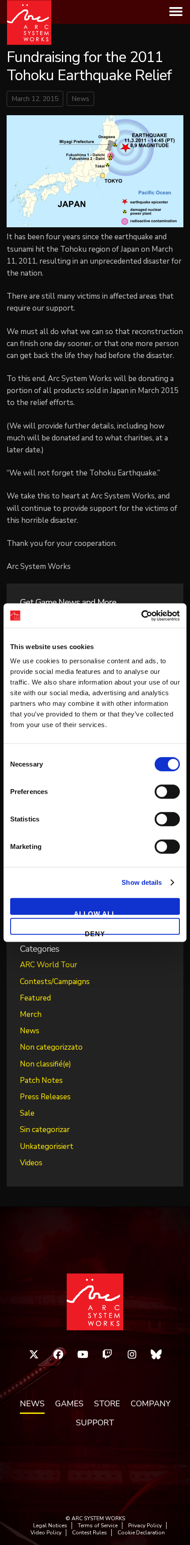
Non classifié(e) (45, 1064)
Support (95, 1423)
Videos (31, 1163)
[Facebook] (58, 1354)
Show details (142, 882)
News (80, 98)
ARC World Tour (48, 965)
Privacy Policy (145, 1525)
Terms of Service (98, 1525)
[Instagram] (132, 1354)
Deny (95, 932)
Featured (35, 998)
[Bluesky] (156, 1354)
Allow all (95, 912)
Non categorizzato (51, 1047)
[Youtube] (83, 1354)
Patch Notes (41, 1080)
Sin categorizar (45, 1130)
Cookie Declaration (141, 1532)
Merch (31, 1014)
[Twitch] (107, 1354)
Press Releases (45, 1097)
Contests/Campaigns (55, 982)
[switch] (167, 791)
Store (107, 1404)
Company (151, 1404)
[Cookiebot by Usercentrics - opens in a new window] (141, 615)
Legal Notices (50, 1525)
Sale (27, 1113)
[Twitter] (34, 1354)
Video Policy (45, 1532)
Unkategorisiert (46, 1146)
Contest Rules (89, 1532)
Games (69, 1404)
